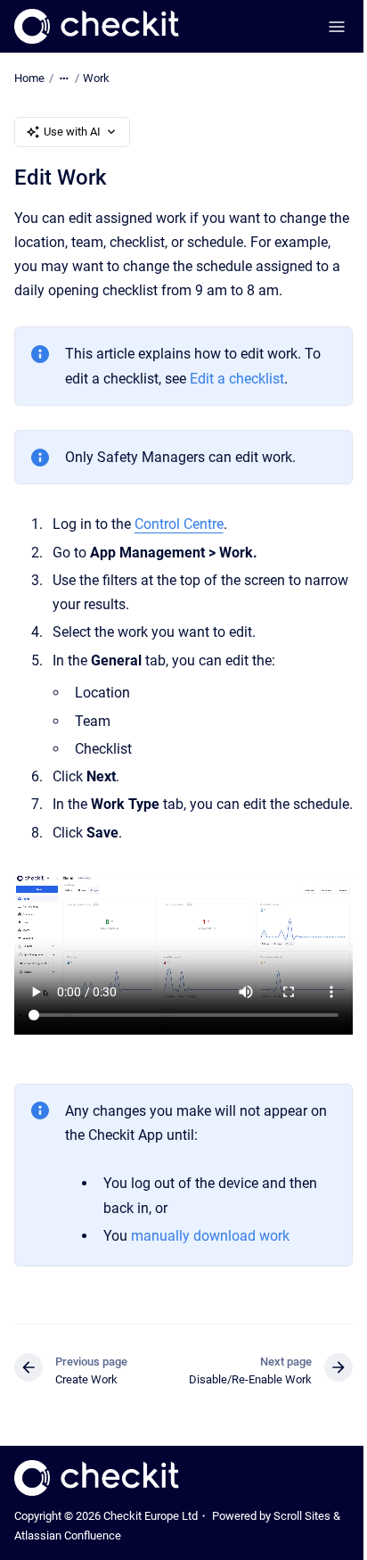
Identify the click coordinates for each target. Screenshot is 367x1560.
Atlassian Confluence (67, 1535)
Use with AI (72, 131)
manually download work (210, 1235)
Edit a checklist (237, 378)
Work (96, 78)
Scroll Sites (301, 1516)
